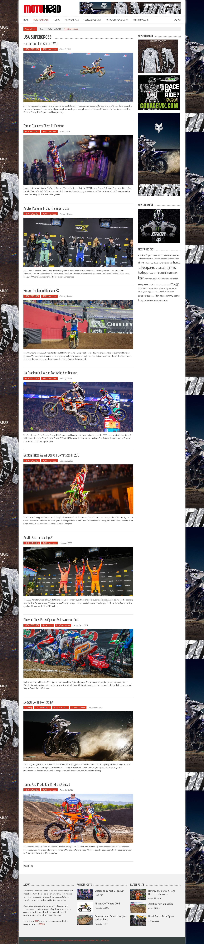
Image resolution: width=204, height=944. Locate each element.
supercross (144, 295)
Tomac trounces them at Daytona (43, 125)
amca (158, 255)
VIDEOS (56, 19)
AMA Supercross (149, 255)
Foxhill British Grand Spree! (161, 916)
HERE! (36, 921)
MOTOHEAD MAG (72, 19)
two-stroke (154, 300)
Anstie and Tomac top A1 (38, 537)
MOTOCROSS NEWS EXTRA (117, 19)
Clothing (28, 707)
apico (163, 255)
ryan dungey (147, 292)
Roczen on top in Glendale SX (41, 290)
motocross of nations (157, 285)
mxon (151, 288)
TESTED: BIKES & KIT (92, 19)
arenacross (170, 255)
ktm (141, 277)
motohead (167, 285)
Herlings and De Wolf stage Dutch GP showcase (161, 892)
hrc (139, 268)
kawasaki (161, 272)
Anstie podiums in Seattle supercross (46, 208)
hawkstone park (167, 263)
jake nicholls (163, 268)
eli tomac (142, 262)
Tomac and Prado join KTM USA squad (46, 784)
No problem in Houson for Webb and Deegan (50, 372)
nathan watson (158, 289)
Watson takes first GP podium (109, 890)
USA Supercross (49, 49)
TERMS (42, 924)
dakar (168, 259)
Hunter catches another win (40, 43)
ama (139, 255)
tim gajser (160, 295)
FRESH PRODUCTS (140, 19)
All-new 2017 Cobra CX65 (107, 903)
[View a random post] (175, 19)
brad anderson (149, 259)
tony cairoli (144, 300)
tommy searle (173, 295)
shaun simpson (167, 291)
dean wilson (174, 258)
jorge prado (152, 273)
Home (25, 19)
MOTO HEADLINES (40, 19)
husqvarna (148, 267)
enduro (149, 263)
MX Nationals (143, 288)
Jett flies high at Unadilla (160, 903)
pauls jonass (167, 288)
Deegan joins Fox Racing (38, 702)
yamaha (163, 300)
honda (176, 262)
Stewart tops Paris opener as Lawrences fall (50, 619)
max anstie (162, 278)
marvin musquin (151, 278)
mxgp (174, 283)
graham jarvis (156, 263)
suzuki (153, 296)
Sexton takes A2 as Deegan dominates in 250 (51, 455)
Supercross (47, 625)
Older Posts (28, 866)
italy (157, 268)
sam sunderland (156, 292)
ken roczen (171, 272)
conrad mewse (160, 258)
